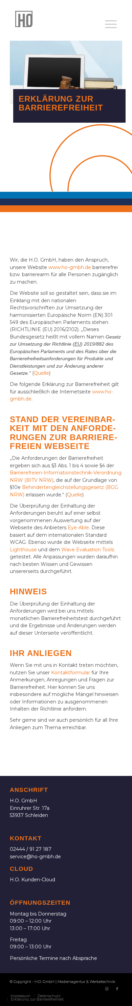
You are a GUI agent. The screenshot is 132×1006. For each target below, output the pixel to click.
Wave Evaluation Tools (87, 550)
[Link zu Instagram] (107, 989)
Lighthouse (23, 550)
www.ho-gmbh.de (69, 267)
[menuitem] (111, 24)
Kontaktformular (70, 673)
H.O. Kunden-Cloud (32, 880)
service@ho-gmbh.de (35, 857)
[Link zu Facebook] (117, 989)
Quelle (41, 373)
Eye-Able (78, 528)
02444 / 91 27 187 (30, 849)
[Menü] (111, 24)
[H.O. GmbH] (55, 19)
